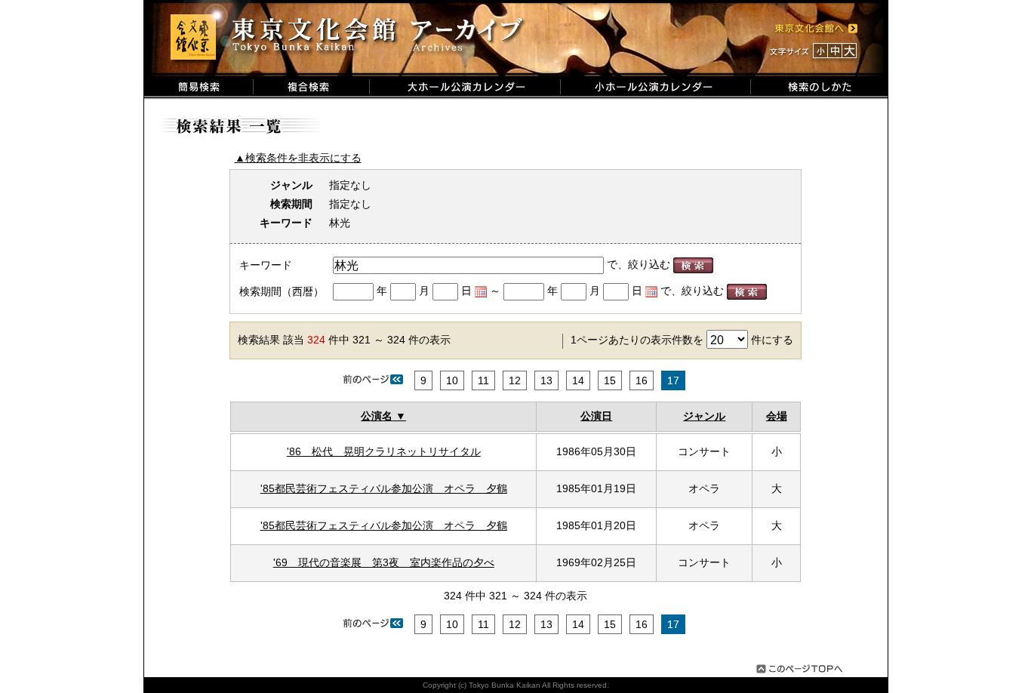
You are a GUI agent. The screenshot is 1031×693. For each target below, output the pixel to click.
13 (546, 380)
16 (642, 380)
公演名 (376, 416)
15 (610, 380)
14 (578, 380)
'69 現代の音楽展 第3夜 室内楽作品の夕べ (383, 562)
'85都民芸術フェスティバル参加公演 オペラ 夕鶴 (383, 488)
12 (515, 380)
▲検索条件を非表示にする (298, 158)
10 (452, 380)
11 (483, 380)
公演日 (596, 416)
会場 (776, 416)
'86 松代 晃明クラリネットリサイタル (384, 451)
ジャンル (704, 416)
